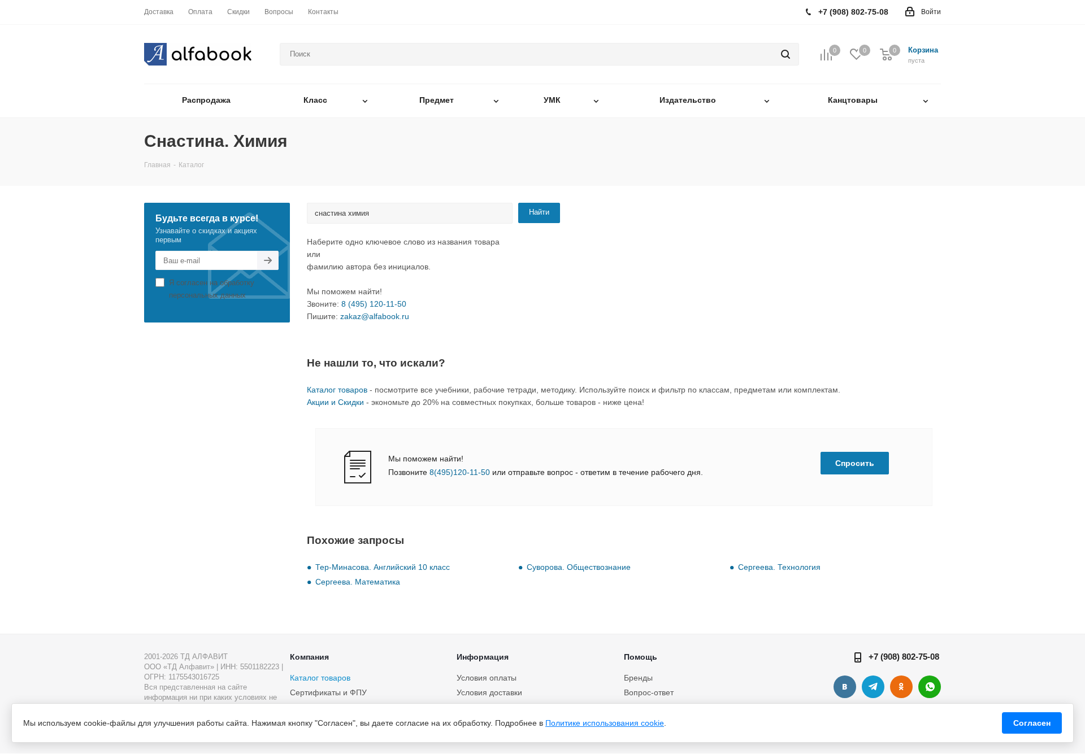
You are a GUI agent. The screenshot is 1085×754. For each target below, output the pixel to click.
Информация (483, 656)
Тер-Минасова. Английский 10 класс (382, 567)
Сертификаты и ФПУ (328, 692)
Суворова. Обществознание (579, 567)
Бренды (638, 677)
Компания (309, 656)
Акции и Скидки (335, 402)
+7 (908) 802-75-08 (904, 656)
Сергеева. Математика (357, 581)
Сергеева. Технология (779, 567)
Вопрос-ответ (649, 692)
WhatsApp (929, 686)
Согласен (1032, 722)
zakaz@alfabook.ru (374, 316)
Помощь (640, 656)
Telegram (873, 686)
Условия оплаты (487, 677)
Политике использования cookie (604, 722)
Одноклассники (901, 686)
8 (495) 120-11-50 (373, 303)
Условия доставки (489, 692)
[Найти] (785, 54)
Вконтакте (845, 686)
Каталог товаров (337, 389)
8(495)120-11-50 (459, 472)
